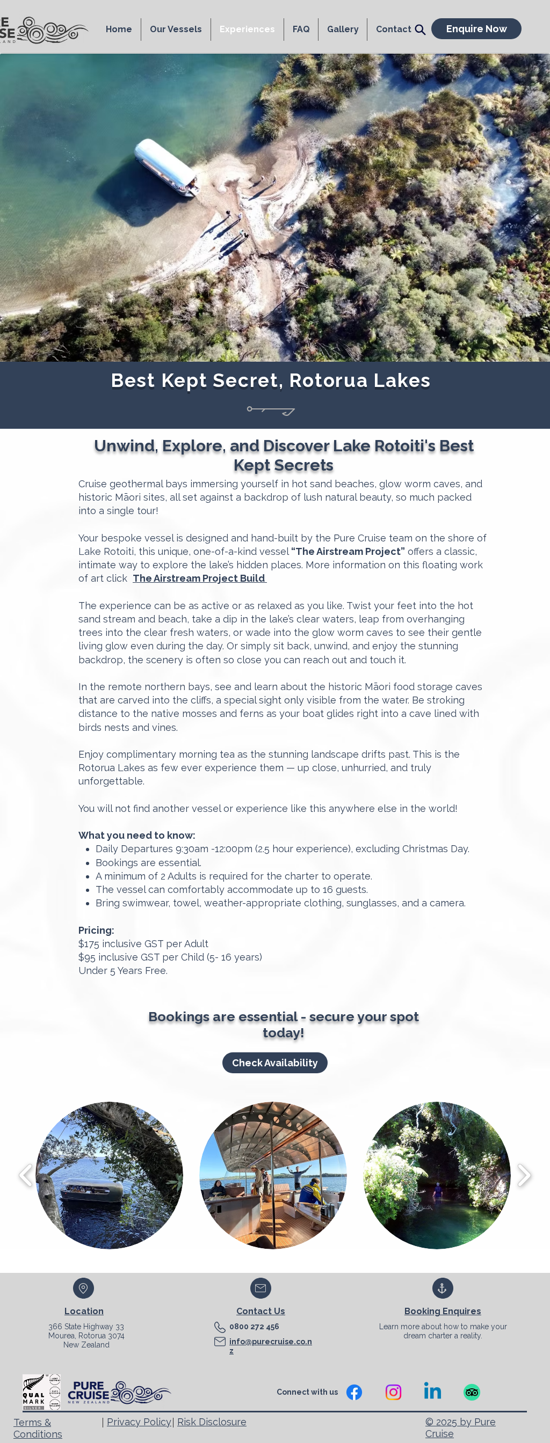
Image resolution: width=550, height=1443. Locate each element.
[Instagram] (393, 1392)
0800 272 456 (254, 1326)
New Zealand (86, 1345)
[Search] (420, 29)
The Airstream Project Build (200, 578)
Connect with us (308, 1392)
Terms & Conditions (37, 1428)
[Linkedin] (432, 1392)
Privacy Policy (139, 1421)
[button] (109, 1175)
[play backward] (26, 1175)
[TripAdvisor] (471, 1392)
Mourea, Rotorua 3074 (86, 1335)
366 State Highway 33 (86, 1326)
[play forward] (524, 1175)
